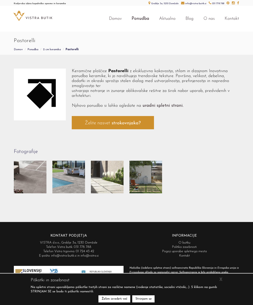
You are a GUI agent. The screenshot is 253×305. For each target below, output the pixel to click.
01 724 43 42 (85, 251)
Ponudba (32, 49)
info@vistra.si (90, 255)
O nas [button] (209, 18)
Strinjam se (143, 298)
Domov (18, 49)
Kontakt (184, 255)
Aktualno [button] (167, 18)
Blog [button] (189, 18)
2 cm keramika (52, 49)
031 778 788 (82, 247)
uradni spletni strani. (163, 105)
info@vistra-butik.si (63, 255)
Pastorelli (72, 49)
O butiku (184, 242)
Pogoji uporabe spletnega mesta (184, 251)
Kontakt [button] (232, 18)
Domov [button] (115, 18)
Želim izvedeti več (114, 298)
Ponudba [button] (140, 18)
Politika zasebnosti (184, 247)
